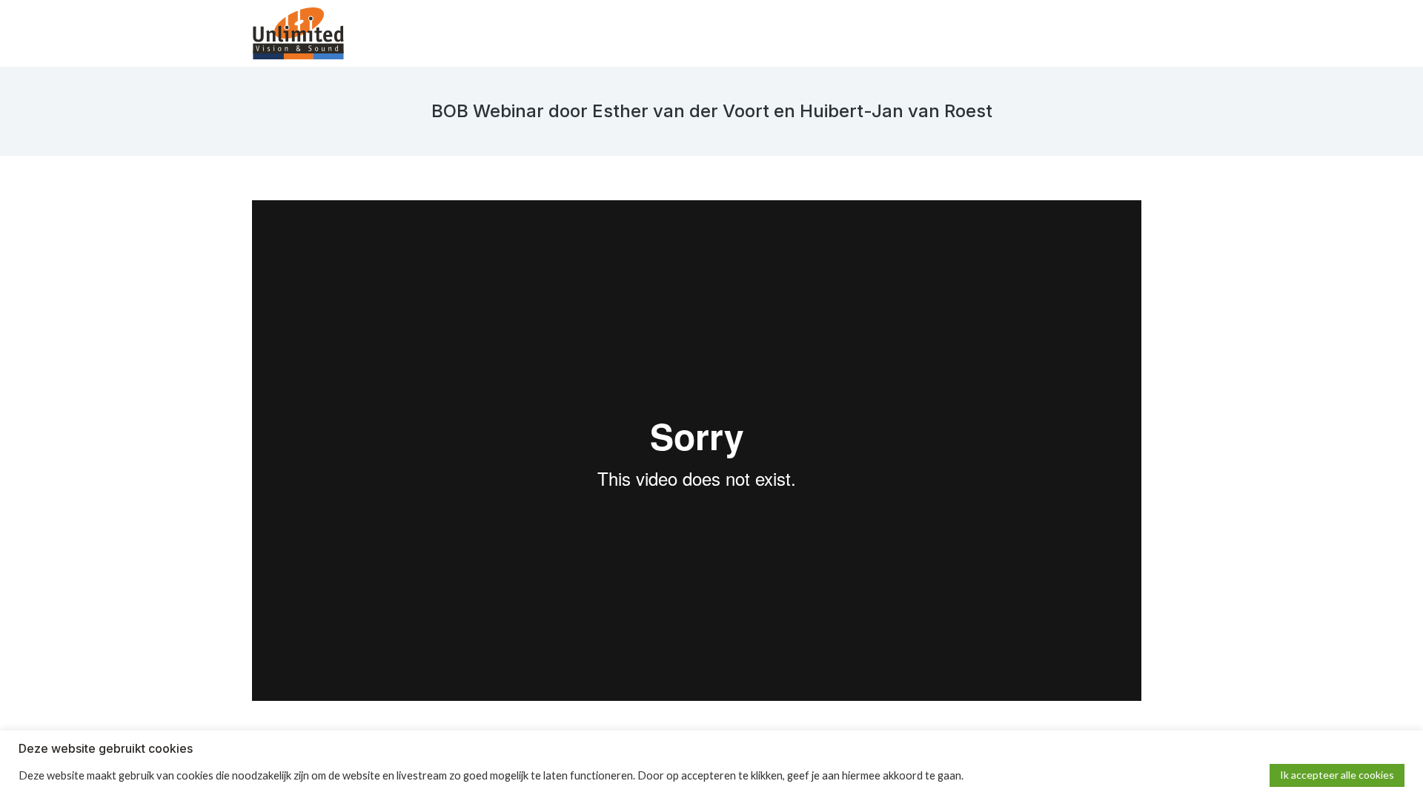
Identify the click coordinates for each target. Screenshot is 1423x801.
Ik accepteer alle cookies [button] (1337, 774)
